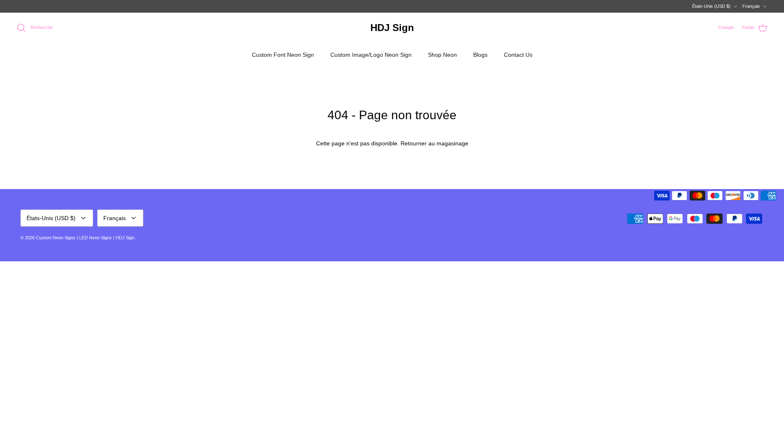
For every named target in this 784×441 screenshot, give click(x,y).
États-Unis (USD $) (711, 6)
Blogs (480, 54)
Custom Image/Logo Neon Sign (371, 54)
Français (751, 6)
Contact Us (518, 54)
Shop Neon (442, 54)
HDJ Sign (125, 237)
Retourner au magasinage (434, 143)
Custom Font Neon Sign (283, 54)
